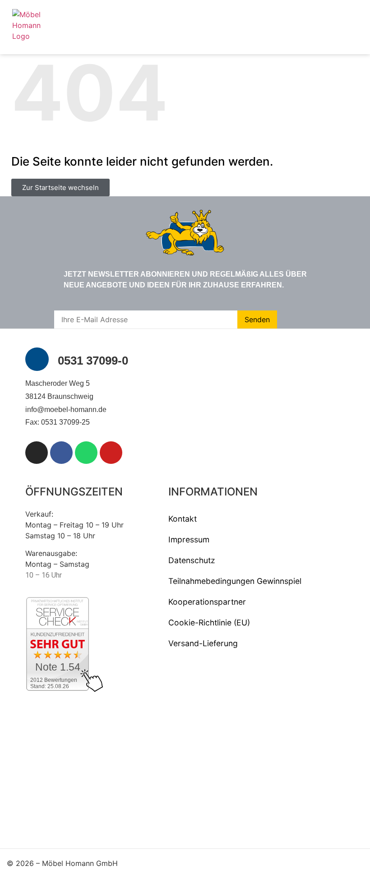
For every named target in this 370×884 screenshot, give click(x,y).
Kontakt (182, 518)
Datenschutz (191, 560)
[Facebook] (61, 452)
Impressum (188, 539)
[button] (354, 27)
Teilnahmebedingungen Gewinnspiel (234, 581)
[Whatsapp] (86, 452)
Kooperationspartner (207, 601)
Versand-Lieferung (203, 643)
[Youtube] (111, 452)
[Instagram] (36, 452)
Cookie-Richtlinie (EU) (209, 622)
